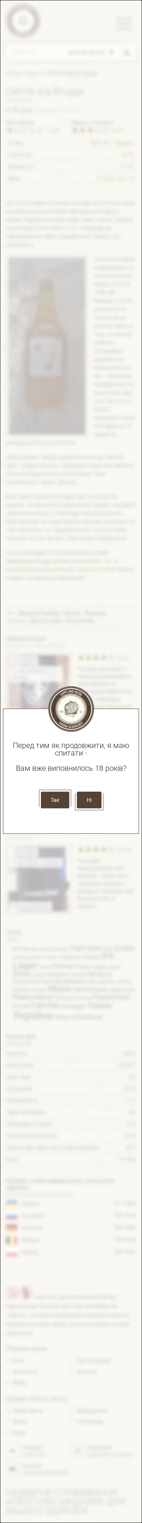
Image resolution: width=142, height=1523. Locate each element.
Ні (89, 800)
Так (55, 800)
